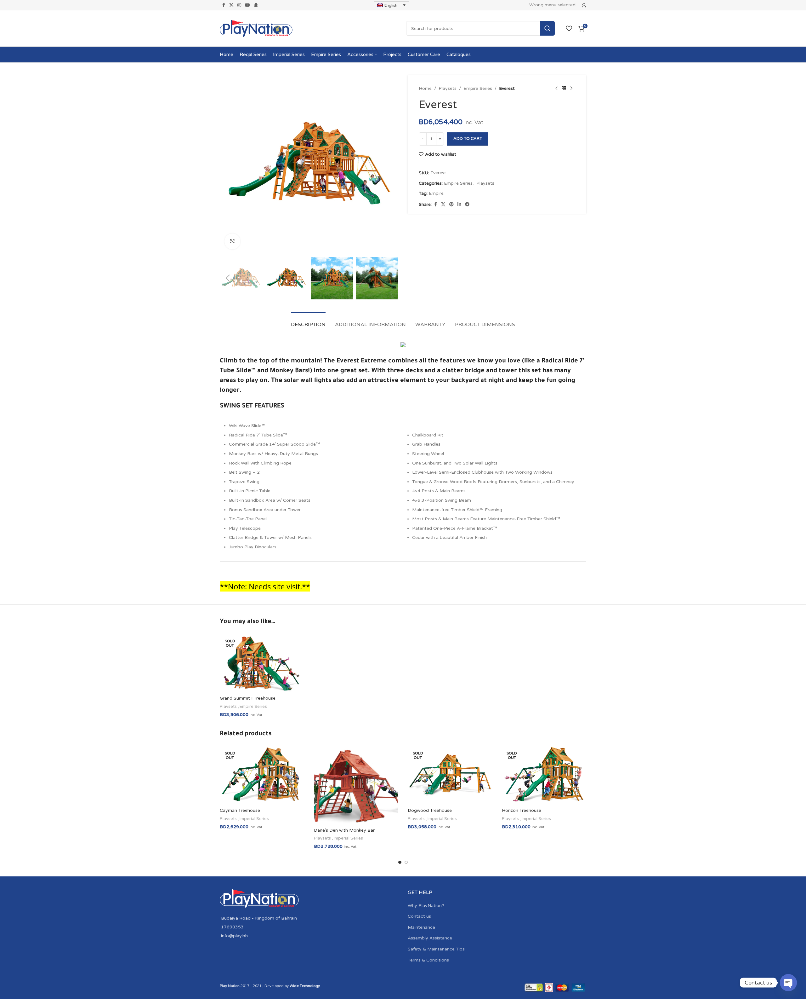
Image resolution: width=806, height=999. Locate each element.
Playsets (448, 88)
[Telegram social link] (467, 204)
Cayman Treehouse (240, 810)
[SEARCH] (547, 28)
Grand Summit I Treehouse (247, 698)
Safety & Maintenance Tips (436, 949)
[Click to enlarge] (232, 241)
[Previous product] (556, 88)
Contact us (419, 916)
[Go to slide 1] (399, 862)
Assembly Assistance (430, 938)
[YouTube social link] (247, 5)
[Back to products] (564, 88)
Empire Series (477, 88)
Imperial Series (254, 818)
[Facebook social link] (223, 5)
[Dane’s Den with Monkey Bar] (356, 784)
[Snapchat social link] (256, 5)
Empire (436, 193)
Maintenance (421, 927)
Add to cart (467, 138)
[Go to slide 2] (406, 862)
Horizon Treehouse (521, 810)
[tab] (308, 321)
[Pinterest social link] (451, 204)
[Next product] (571, 88)
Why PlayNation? (426, 905)
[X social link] (231, 5)
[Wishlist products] (569, 28)
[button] (228, 278)
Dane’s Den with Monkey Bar (344, 830)
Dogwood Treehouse (430, 810)
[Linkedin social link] (459, 204)
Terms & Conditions (428, 960)
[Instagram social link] (239, 5)
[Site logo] (256, 28)
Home (425, 88)
